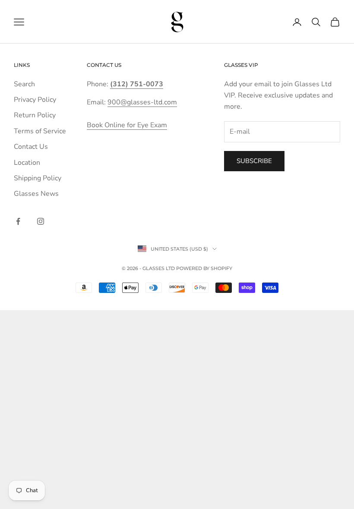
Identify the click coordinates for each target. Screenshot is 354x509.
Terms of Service (40, 131)
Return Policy (35, 115)
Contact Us (31, 146)
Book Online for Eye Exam (127, 125)
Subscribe (254, 161)
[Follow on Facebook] (18, 221)
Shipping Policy (37, 178)
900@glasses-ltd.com (142, 102)
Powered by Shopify (204, 268)
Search (24, 84)
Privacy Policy (35, 99)
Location (27, 162)
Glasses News (36, 193)
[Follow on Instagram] (40, 221)
